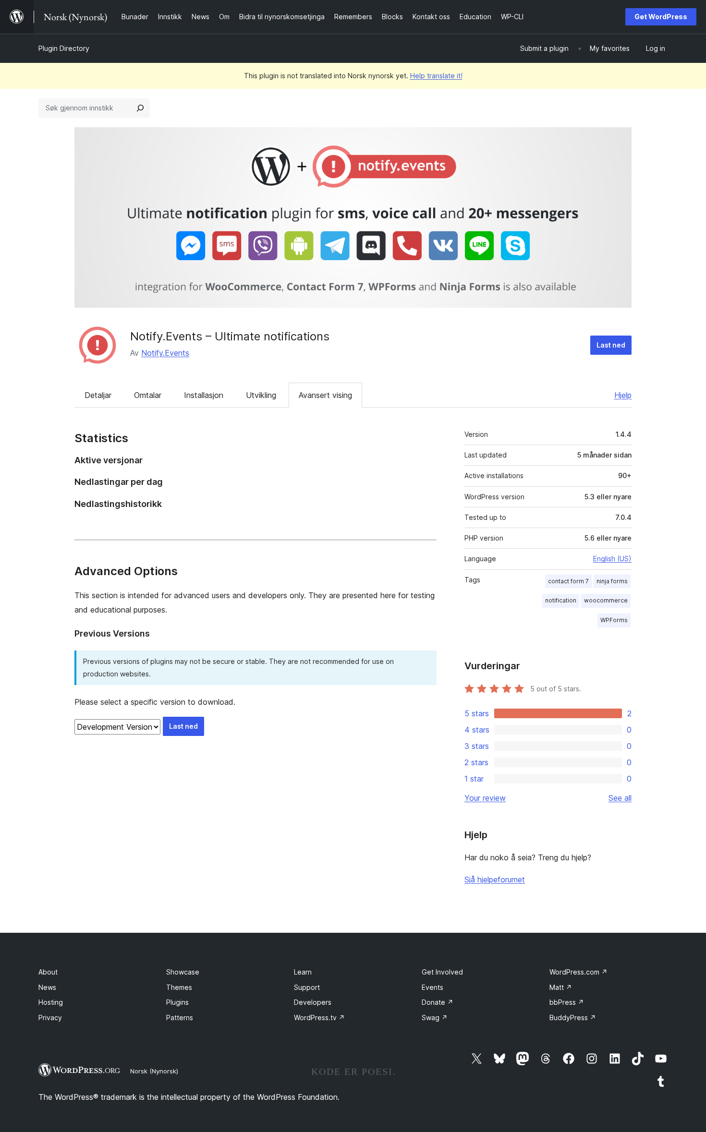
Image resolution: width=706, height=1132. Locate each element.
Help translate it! (436, 76)
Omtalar (147, 395)
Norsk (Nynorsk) (154, 1071)
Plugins (177, 1002)
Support (307, 987)
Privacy (50, 1017)
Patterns (179, 1017)
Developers (312, 1002)
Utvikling (261, 395)
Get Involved (442, 972)
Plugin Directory (63, 48)
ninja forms (612, 581)
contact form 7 (568, 581)
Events (432, 987)
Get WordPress (660, 16)
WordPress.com (578, 972)
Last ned (610, 345)
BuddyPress (572, 1017)
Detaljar (98, 395)
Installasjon (203, 395)
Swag (435, 1017)
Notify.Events (165, 353)
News (47, 987)
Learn (303, 972)
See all (620, 798)
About (48, 972)
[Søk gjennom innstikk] (140, 108)
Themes (179, 987)
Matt (560, 987)
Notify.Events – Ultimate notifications (229, 336)
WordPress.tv (319, 1017)
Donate (437, 1002)
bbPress (566, 1002)
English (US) (612, 558)
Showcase (182, 972)
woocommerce (606, 600)
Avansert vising (325, 395)
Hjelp (623, 395)
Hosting (50, 1002)
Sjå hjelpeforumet (494, 879)
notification (560, 600)
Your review (485, 798)
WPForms (614, 620)
